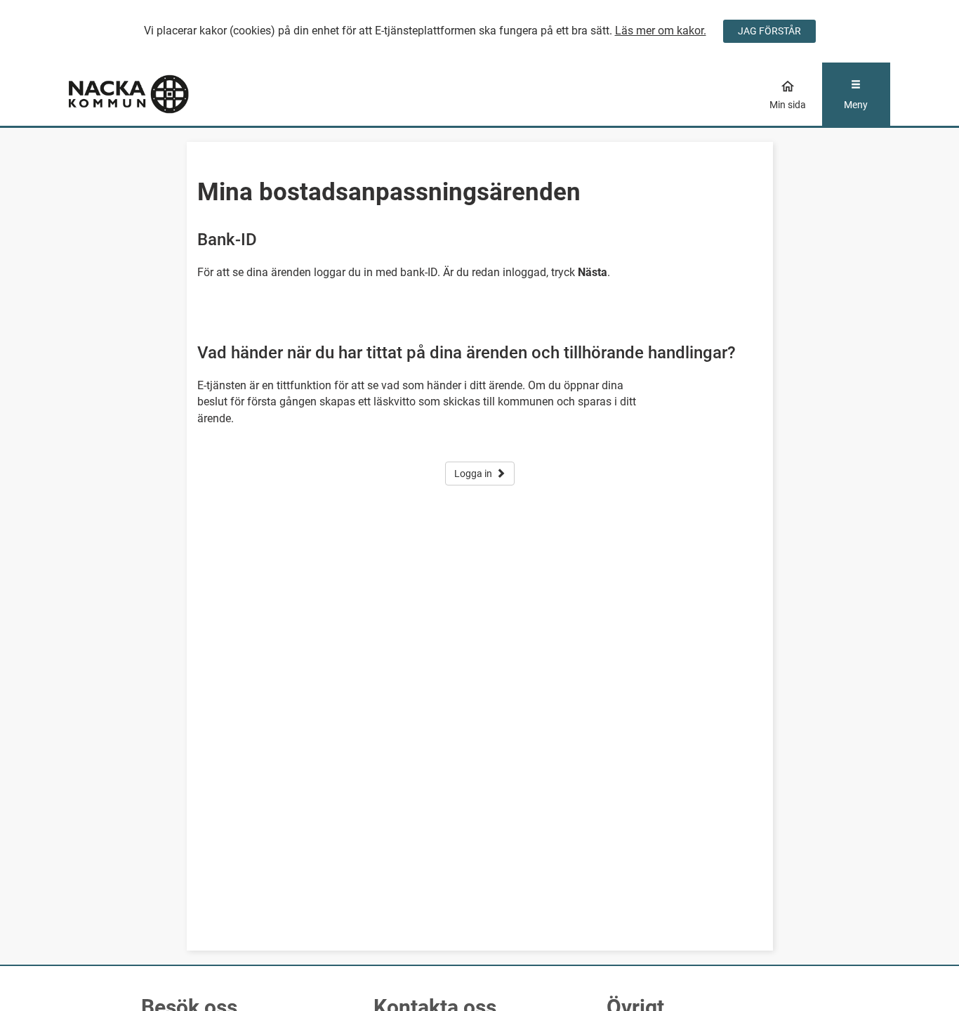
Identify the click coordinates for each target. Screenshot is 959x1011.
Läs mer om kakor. (660, 30)
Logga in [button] (473, 473)
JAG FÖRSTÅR (769, 31)
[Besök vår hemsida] (172, 94)
